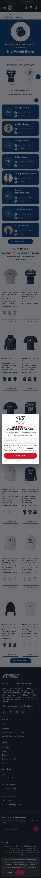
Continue (21, 456)
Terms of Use (16, 450)
